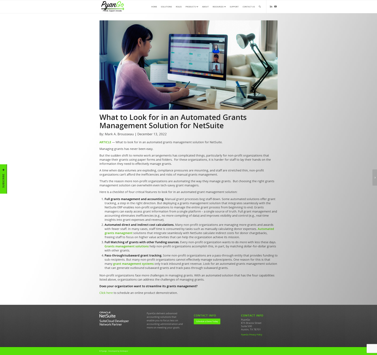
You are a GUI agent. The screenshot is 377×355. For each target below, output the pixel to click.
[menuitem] (154, 6)
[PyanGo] (112, 6)
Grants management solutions (127, 246)
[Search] (260, 6)
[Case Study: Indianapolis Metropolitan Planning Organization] (374, 177)
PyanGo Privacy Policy (251, 334)
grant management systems (133, 264)
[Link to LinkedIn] (271, 6)
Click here (106, 293)
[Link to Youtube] (275, 6)
